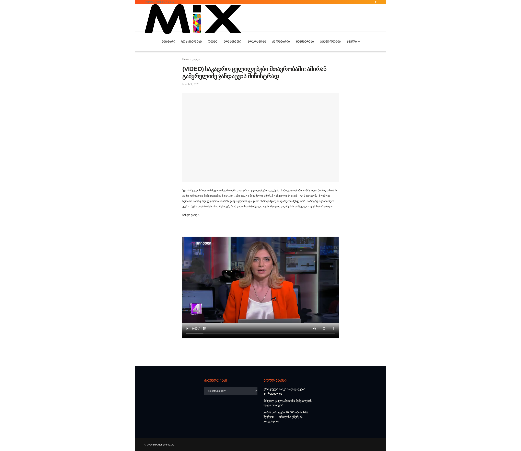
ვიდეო (196, 59)
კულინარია (281, 41)
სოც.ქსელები (191, 41)
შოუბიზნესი (233, 41)
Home (185, 59)
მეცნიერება (305, 41)
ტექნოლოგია (330, 41)
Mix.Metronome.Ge (163, 444)
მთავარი (168, 41)
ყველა (352, 41)
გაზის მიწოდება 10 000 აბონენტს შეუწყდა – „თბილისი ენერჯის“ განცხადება (286, 417)
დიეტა (212, 41)
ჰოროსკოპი (256, 41)
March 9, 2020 (190, 84)
